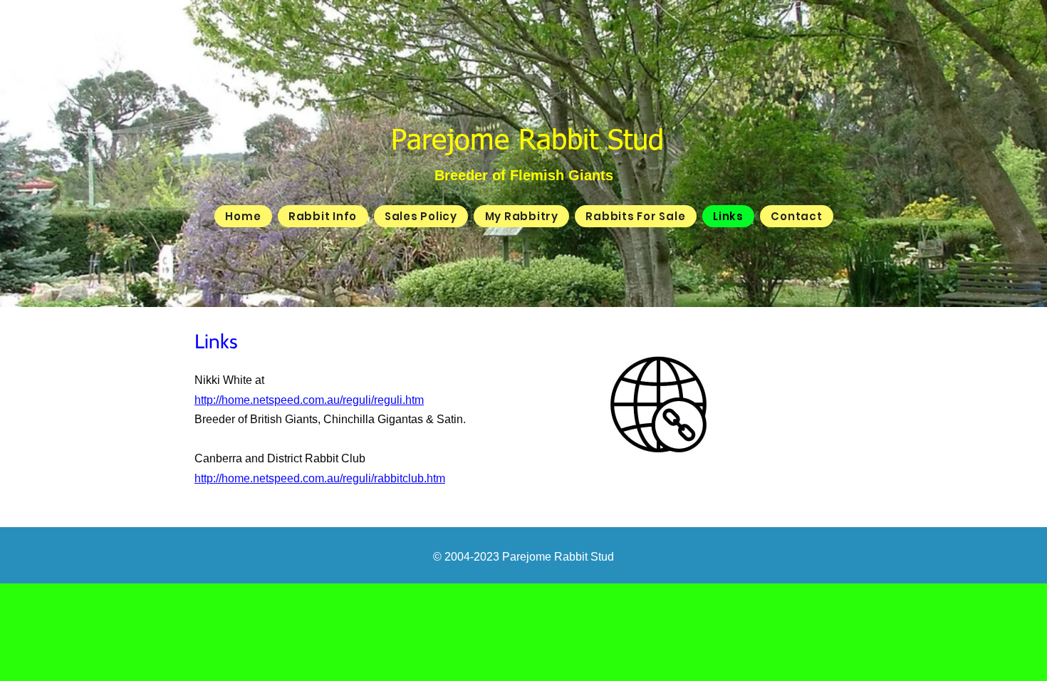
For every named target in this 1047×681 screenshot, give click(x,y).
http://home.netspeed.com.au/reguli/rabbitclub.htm (319, 478)
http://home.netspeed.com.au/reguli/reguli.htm (309, 400)
